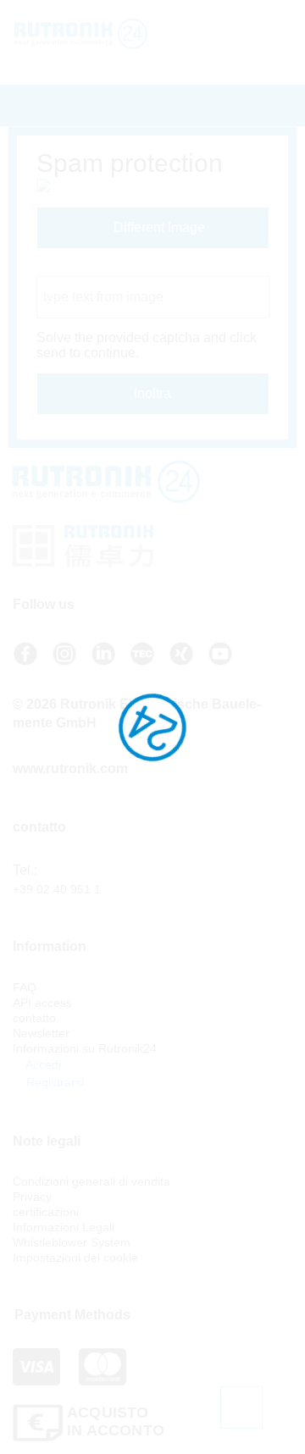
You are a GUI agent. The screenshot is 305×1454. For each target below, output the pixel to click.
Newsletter (41, 1033)
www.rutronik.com (70, 768)
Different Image (157, 227)
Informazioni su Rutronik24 (85, 1048)
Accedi (42, 1064)
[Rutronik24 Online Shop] (86, 34)
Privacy (32, 1196)
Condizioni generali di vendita (91, 1181)
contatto (34, 1018)
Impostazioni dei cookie (75, 1257)
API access (42, 1002)
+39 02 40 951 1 (57, 889)
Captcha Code (80, 268)
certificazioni (46, 1212)
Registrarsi (53, 1082)
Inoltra (152, 393)
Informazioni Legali (63, 1227)
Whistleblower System (71, 1242)
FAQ (24, 987)
